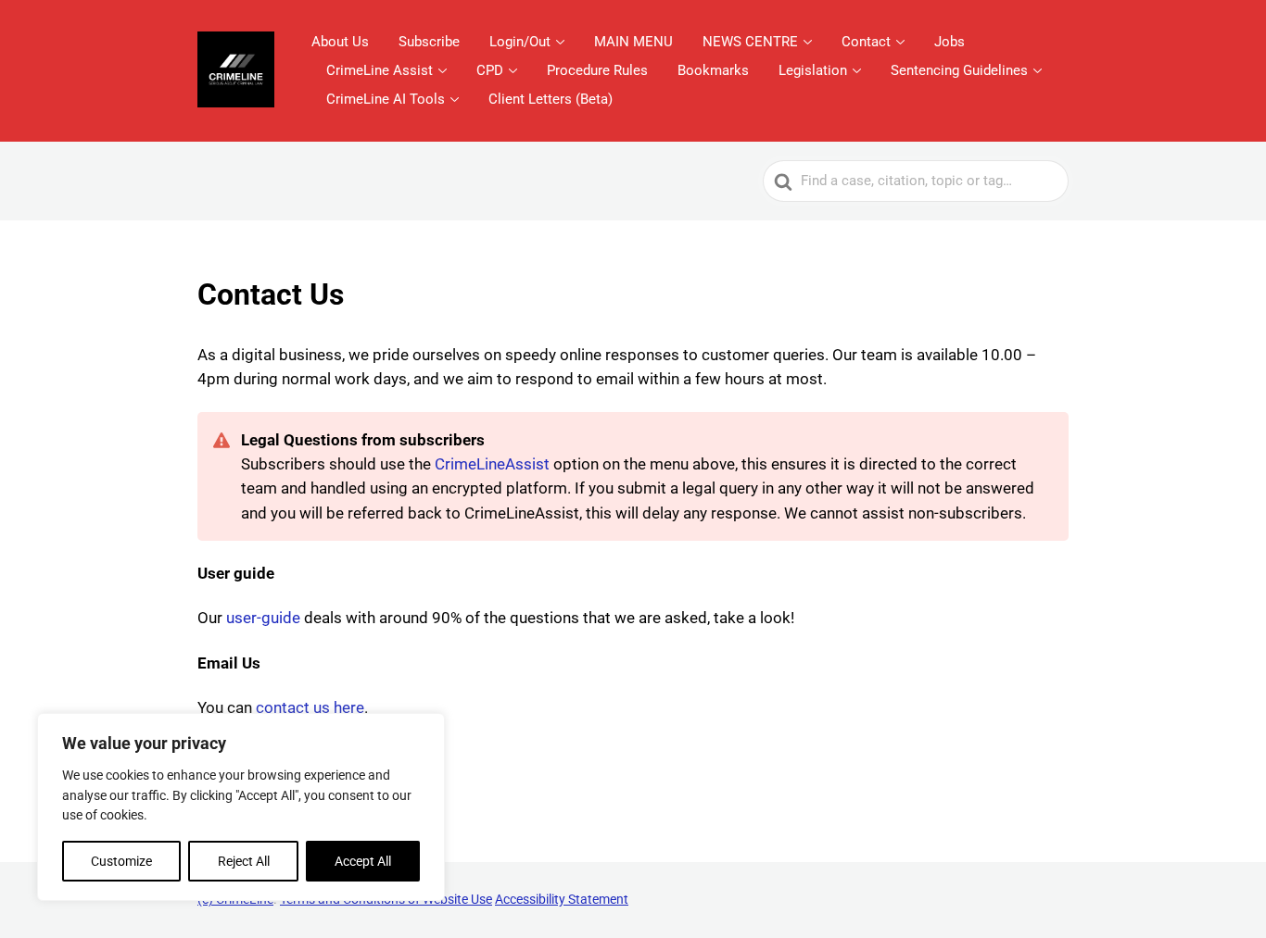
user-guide (263, 617)
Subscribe (429, 41)
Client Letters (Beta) (550, 99)
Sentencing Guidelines (959, 70)
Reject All (244, 861)
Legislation (813, 70)
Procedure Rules (597, 70)
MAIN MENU (633, 41)
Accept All (363, 861)
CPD (489, 70)
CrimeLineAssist (492, 464)
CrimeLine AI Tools (385, 99)
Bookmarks (713, 70)
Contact (866, 41)
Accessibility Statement (561, 899)
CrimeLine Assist (379, 70)
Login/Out (520, 41)
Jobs (949, 41)
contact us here (310, 707)
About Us (340, 41)
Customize (121, 861)
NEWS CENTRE (750, 41)
